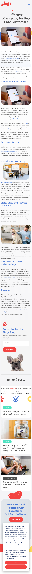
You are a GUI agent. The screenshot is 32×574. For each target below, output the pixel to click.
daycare (13, 128)
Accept (16, 562)
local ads (15, 119)
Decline (16, 567)
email (13, 278)
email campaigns (5, 119)
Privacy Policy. (11, 547)
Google (26, 124)
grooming (6, 128)
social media (24, 117)
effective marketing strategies (9, 151)
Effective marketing (20, 72)
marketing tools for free (12, 58)
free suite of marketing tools (17, 310)
